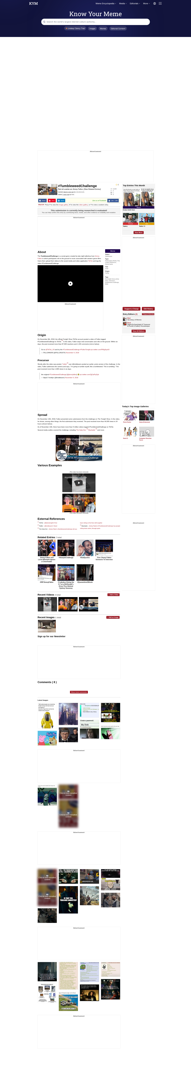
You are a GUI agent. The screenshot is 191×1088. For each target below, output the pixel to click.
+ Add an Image (113, 617)
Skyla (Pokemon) (144, 422)
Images (92, 28)
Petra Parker (127, 422)
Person (130, 223)
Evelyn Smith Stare (129, 210)
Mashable (91, 430)
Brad (129, 323)
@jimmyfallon (72, 374)
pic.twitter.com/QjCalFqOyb (89, 374)
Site (146, 223)
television (112, 281)
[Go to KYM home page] (33, 4)
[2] (67, 363)
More (146, 3)
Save (53, 200)
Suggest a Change (131, 309)
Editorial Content (118, 28)
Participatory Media (111, 261)
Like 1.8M (114, 200)
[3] (87, 428)
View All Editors (138, 331)
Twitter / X (142, 226)
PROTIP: (41, 205)
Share (43, 200)
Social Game (109, 264)
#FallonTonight (85, 349)
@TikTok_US (50, 349)
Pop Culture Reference (112, 261)
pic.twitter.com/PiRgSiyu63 (100, 349)
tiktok (106, 284)
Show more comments (79, 692)
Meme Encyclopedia (105, 3)
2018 (106, 268)
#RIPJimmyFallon (46, 582)
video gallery (83, 205)
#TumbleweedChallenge (71, 349)
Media (122, 3)
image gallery (63, 205)
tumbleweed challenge (112, 282)
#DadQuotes (85, 557)
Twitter (64, 364)
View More (138, 232)
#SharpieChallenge (66, 557)
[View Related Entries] (92, 189)
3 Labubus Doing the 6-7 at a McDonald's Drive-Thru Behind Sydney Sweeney (66, 585)
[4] (96, 428)
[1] (62, 340)
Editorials (134, 3)
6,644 (115, 189)
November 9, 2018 (72, 353)
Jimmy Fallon (78, 189)
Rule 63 (125, 438)
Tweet (62, 200)
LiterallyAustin (80, 192)
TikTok (90, 261)
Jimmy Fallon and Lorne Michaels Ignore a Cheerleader (46, 559)
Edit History (148, 309)
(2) (136, 314)
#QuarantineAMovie (85, 582)
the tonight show (110, 279)
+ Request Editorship (148, 314)
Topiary (125, 226)
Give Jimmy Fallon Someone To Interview (104, 558)
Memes (103, 28)
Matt (73, 194)
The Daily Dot (81, 430)
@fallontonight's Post (50, 523)
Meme (112, 251)
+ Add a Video (113, 595)
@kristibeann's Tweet (50, 526)
